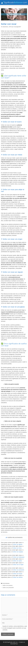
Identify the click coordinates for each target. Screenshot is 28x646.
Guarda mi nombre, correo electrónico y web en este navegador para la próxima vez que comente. (15, 628)
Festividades (6, 583)
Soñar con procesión (18, 570)
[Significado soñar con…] (14, 2)
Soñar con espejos (18, 551)
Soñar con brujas (17, 573)
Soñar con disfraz (18, 577)
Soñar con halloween (18, 557)
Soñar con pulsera (7, 585)
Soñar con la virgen (18, 564)
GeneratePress (14, 643)
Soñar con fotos (17, 548)
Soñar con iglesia (17, 544)
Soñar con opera (17, 560)
